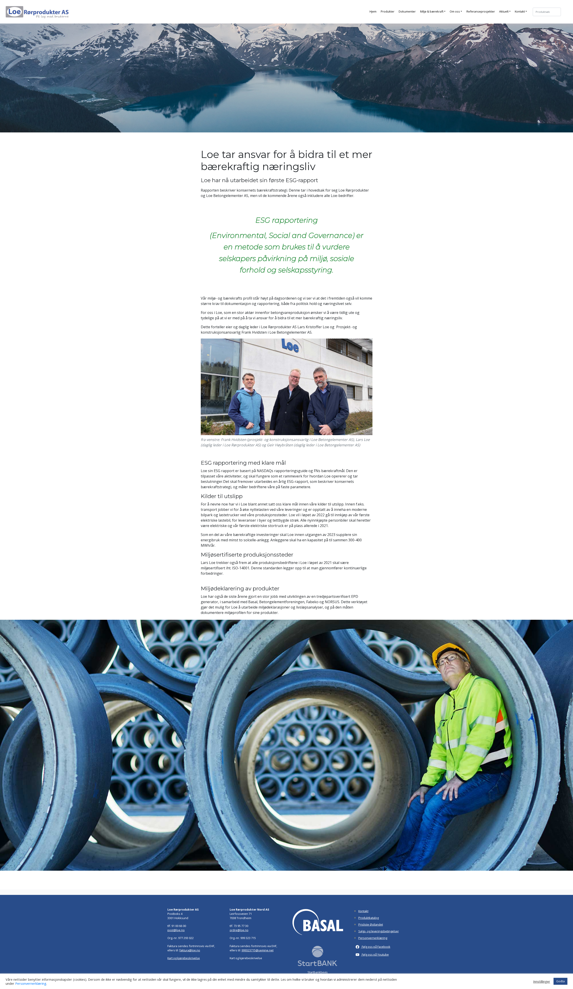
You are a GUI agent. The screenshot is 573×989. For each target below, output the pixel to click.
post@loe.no (176, 930)
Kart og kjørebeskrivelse (183, 958)
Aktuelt (504, 11)
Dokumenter (407, 11)
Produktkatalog (368, 918)
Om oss (455, 11)
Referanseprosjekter (480, 11)
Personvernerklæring (372, 938)
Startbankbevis (318, 972)
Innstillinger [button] (541, 981)
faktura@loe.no (189, 950)
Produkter (387, 11)
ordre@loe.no (239, 930)
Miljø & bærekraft (431, 11)
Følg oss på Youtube (375, 954)
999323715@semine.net (258, 950)
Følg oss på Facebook (375, 947)
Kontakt (520, 11)
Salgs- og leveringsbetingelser (378, 931)
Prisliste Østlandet (370, 924)
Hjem (373, 11)
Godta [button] (560, 981)
